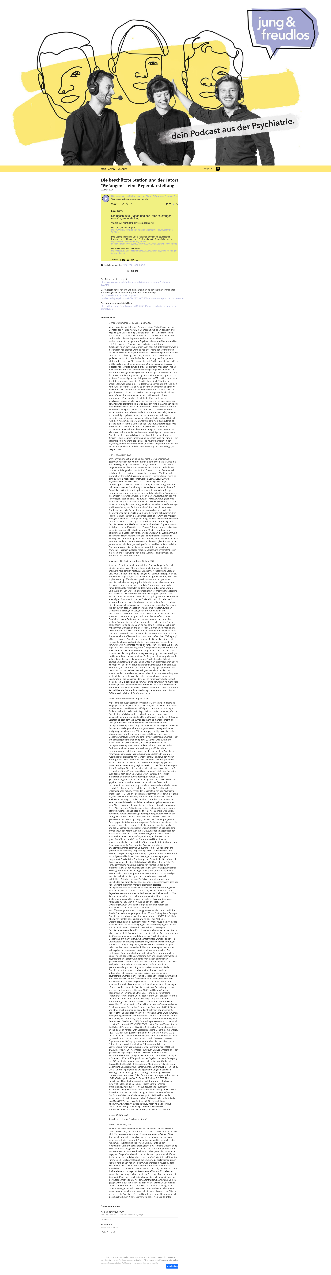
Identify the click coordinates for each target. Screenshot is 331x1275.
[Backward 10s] (123, 203)
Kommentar (107, 1224)
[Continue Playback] (105, 198)
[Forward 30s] (127, 203)
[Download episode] (170, 203)
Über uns (122, 168)
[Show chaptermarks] (166, 203)
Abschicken (172, 1266)
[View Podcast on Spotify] (128, 260)
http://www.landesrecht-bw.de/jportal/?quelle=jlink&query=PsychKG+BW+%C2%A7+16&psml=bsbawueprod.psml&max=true (151, 242)
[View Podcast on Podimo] (132, 260)
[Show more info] (173, 203)
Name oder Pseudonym (112, 1211)
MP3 (125, 265)
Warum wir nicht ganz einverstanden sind (132, 223)
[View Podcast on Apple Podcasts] (123, 260)
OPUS (142, 265)
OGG (136, 265)
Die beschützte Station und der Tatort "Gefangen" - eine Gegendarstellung (152, 196)
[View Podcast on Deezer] (137, 260)
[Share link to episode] (176, 203)
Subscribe (115, 260)
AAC (130, 265)
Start (103, 168)
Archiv (111, 168)
